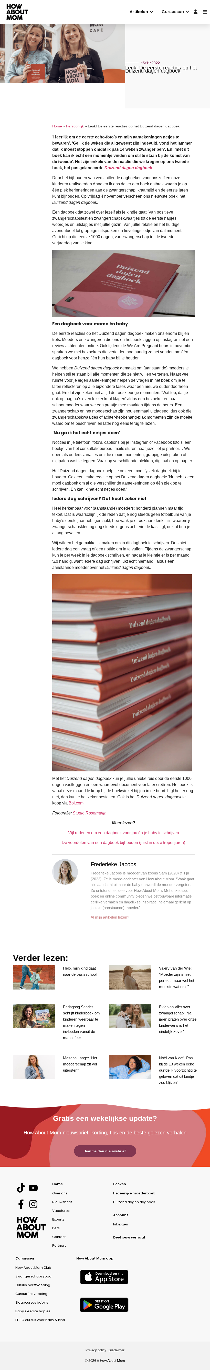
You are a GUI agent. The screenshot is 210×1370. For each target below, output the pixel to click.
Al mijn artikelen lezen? (110, 917)
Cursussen (24, 1258)
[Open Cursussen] (187, 12)
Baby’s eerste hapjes (32, 1311)
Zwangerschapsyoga (33, 1276)
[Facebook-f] (20, 1204)
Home (57, 126)
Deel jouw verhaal (129, 1237)
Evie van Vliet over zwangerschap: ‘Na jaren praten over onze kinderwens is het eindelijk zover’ (177, 1019)
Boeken (119, 1184)
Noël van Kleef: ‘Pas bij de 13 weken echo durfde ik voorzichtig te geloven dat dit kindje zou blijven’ (178, 1070)
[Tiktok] (20, 1187)
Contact (59, 1236)
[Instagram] (33, 1204)
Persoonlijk (75, 126)
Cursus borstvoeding (32, 1285)
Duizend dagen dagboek (128, 168)
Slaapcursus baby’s (31, 1302)
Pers (56, 1228)
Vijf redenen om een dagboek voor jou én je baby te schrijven (123, 833)
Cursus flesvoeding (31, 1293)
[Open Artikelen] (151, 12)
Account (120, 1215)
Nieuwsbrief (62, 1202)
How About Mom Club (33, 1267)
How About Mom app (94, 1258)
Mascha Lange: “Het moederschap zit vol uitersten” (80, 1064)
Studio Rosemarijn (90, 813)
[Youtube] (33, 1187)
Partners (59, 1245)
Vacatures (61, 1210)
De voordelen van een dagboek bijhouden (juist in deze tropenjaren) (123, 842)
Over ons (59, 1193)
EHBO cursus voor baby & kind (40, 1319)
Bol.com (76, 803)
